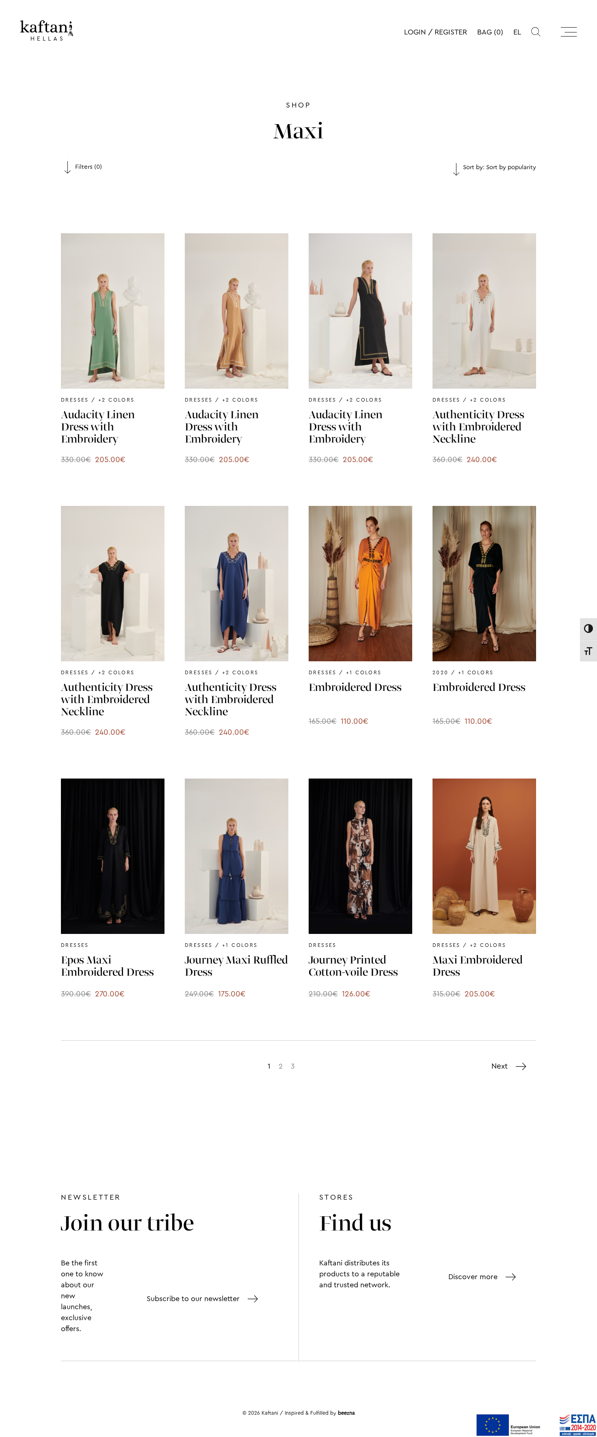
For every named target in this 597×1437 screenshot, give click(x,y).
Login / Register (435, 32)
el (517, 32)
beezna (346, 1413)
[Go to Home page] (46, 30)
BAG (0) (490, 32)
